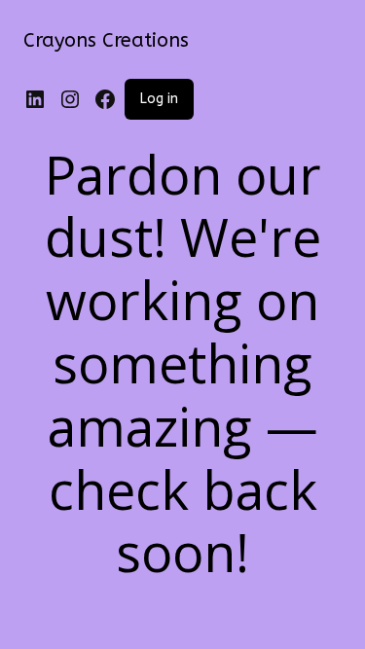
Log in (159, 98)
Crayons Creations (106, 40)
